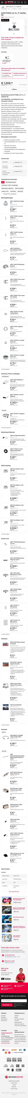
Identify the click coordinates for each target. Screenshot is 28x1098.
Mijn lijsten (3, 1017)
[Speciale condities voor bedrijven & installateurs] (7, 928)
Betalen (16, 1017)
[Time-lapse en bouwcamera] (7, 938)
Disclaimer (14, 1086)
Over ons (16, 1043)
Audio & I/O (5, 191)
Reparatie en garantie (19, 1024)
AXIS (2, 17)
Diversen (20, 191)
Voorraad (17, 1020)
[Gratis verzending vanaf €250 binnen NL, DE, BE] (7, 910)
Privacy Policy (14, 1083)
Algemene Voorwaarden (14, 1081)
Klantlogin (3, 1015)
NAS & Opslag (19, 188)
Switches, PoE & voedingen (10, 185)
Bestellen (17, 1015)
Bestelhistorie (4, 1019)
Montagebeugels (11, 182)
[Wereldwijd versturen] (7, 919)
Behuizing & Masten (7, 188)
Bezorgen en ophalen (19, 1019)
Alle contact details (5, 1043)
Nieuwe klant (4, 1020)
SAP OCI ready (14, 1088)
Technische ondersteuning (20, 1025)
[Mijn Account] (22, 3)
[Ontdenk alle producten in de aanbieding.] (7, 901)
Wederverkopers (18, 1022)
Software (13, 191)
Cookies (14, 1084)
